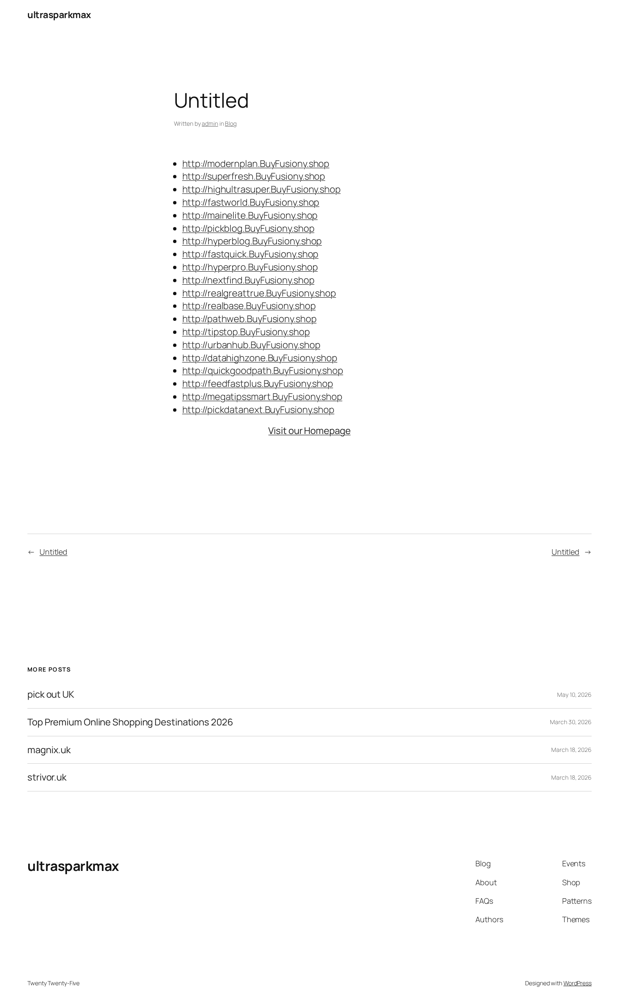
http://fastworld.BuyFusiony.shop (251, 202)
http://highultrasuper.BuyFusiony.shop (261, 189)
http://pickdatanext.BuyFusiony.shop (258, 409)
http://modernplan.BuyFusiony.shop (256, 163)
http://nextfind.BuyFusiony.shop (248, 280)
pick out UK (50, 694)
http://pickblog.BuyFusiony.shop (248, 228)
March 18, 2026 (571, 750)
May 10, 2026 (574, 694)
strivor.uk (47, 777)
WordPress (577, 983)
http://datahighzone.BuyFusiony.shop (260, 358)
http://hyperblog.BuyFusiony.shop (252, 241)
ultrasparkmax (59, 14)
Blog (231, 123)
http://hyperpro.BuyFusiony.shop (250, 267)
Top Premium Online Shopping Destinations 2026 (130, 722)
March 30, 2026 (571, 722)
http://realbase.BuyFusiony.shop (249, 305)
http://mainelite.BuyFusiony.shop (250, 215)
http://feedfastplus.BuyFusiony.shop (258, 383)
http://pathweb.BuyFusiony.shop (249, 318)
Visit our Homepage (309, 430)
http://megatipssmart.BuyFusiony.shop (262, 396)
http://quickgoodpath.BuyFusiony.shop (262, 370)
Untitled (53, 552)
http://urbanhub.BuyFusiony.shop (251, 345)
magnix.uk (49, 750)
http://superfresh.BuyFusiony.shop (254, 176)
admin (210, 123)
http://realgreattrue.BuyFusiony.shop (259, 293)
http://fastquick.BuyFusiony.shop (250, 254)
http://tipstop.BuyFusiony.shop (246, 331)
